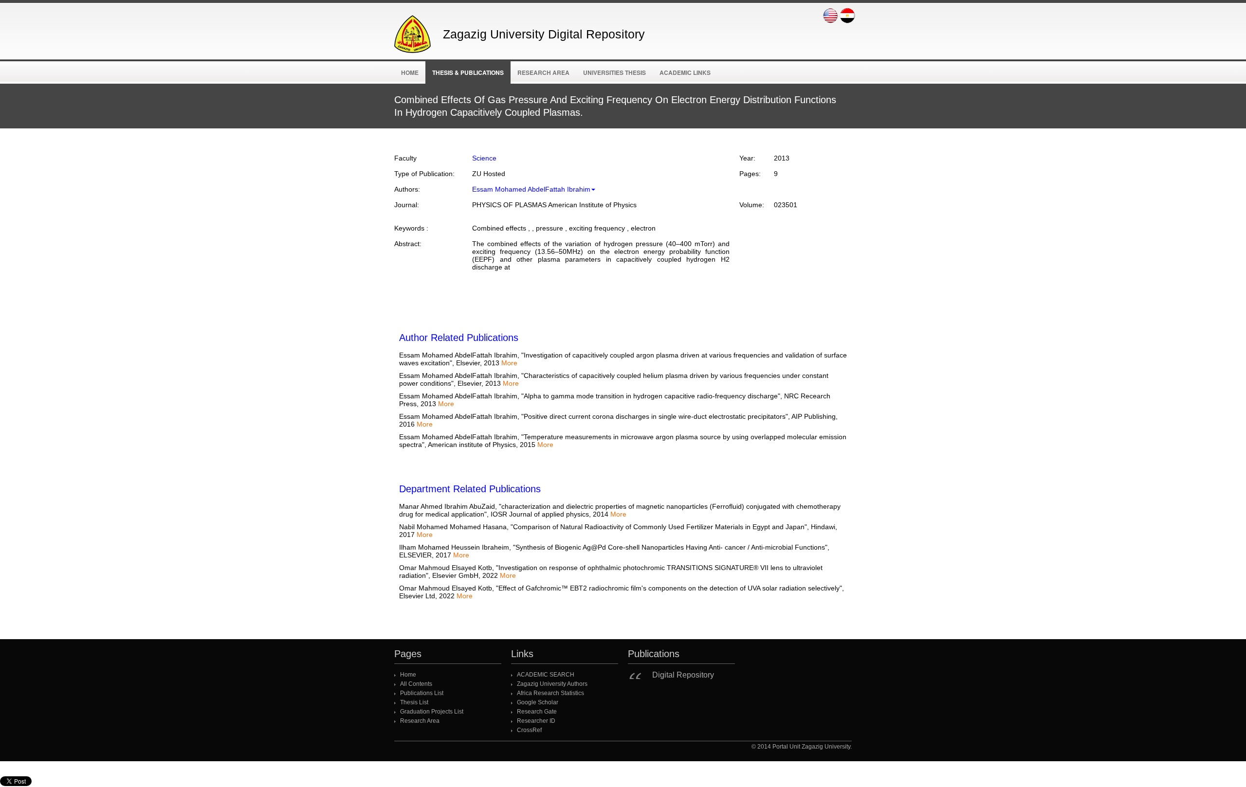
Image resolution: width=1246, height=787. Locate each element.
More (509, 363)
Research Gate (537, 711)
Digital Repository (683, 675)
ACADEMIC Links (685, 72)
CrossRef (529, 730)
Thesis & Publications (468, 72)
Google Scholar (537, 702)
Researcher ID (536, 720)
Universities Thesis (614, 72)
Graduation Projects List (431, 711)
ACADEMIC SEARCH (545, 674)
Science (484, 158)
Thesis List (414, 702)
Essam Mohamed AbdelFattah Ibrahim (531, 189)
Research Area (543, 72)
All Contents (416, 683)
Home (410, 72)
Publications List (421, 693)
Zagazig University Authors (552, 683)
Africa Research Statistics (550, 693)
